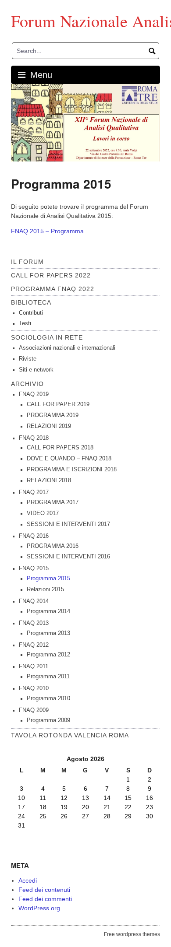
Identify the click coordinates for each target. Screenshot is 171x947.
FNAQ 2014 (34, 601)
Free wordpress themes (132, 934)
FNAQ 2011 (33, 666)
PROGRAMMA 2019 (52, 415)
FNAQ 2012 (34, 645)
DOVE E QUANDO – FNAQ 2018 (69, 459)
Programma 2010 (48, 698)
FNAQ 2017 (34, 492)
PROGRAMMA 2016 (52, 546)
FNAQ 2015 (34, 568)
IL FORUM (27, 261)
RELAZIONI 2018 (49, 480)
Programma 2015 (48, 578)
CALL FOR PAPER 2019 (58, 404)
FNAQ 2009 (34, 710)
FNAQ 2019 (34, 394)
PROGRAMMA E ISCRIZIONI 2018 (72, 469)
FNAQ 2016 (34, 536)
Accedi (27, 880)
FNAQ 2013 (34, 623)
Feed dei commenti (45, 898)
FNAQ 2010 (34, 688)
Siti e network (36, 370)
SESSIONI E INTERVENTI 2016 (68, 557)
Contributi (31, 313)
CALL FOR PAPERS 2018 (60, 448)
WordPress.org (39, 908)
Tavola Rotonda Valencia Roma (70, 735)
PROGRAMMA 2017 (52, 502)
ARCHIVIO (27, 383)
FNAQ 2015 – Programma (47, 231)
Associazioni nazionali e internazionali (67, 348)
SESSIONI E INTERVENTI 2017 (68, 524)
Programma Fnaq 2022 (52, 288)
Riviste (27, 359)
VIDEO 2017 (43, 513)
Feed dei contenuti (44, 889)
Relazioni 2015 (45, 589)
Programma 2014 (48, 611)
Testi (25, 323)
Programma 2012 (48, 655)
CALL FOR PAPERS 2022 (51, 275)
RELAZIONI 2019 (49, 426)
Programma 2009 (48, 720)
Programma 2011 (48, 676)
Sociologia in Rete (47, 337)
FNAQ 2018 (34, 438)
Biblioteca (31, 302)
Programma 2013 (48, 633)
